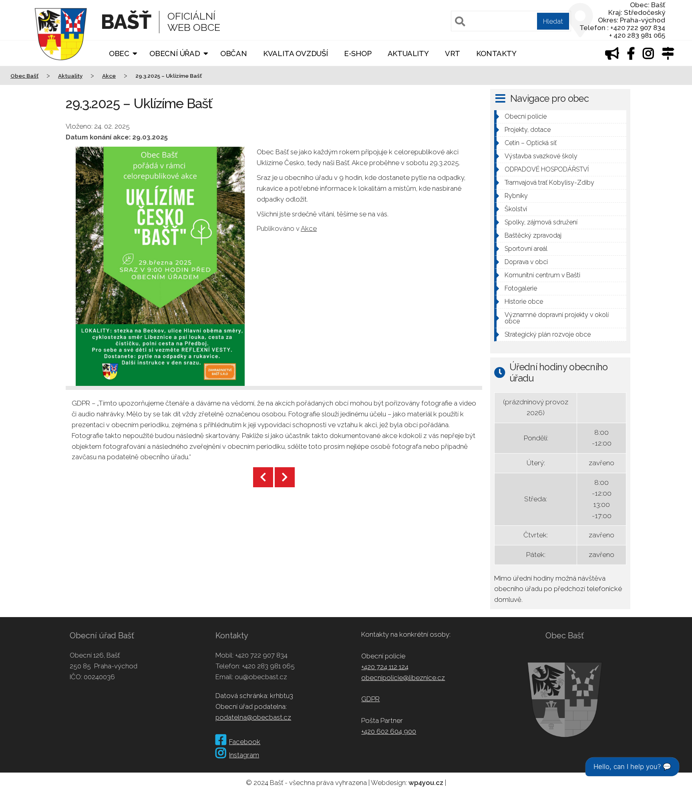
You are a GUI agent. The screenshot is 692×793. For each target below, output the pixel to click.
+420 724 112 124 (384, 667)
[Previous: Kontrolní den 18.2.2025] (263, 477)
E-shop (358, 53)
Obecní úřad (174, 53)
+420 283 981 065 (268, 666)
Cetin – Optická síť (531, 143)
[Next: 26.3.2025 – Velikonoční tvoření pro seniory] (285, 477)
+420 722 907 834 (261, 655)
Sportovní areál (526, 248)
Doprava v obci (526, 262)
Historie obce (524, 301)
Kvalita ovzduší (295, 53)
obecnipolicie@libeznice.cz (403, 678)
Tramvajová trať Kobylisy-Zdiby (549, 182)
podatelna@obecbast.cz (253, 717)
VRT (452, 53)
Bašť (126, 22)
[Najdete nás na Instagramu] (648, 55)
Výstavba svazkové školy (541, 156)
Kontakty (496, 53)
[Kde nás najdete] (668, 55)
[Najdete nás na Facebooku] (631, 55)
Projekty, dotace (528, 129)
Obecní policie (526, 116)
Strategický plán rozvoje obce (548, 334)
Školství (516, 209)
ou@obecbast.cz (261, 677)
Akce (309, 228)
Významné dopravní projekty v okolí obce (557, 318)
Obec (119, 53)
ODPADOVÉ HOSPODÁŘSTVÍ (547, 169)
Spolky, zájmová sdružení (541, 222)
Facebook (244, 742)
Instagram (244, 755)
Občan (233, 53)
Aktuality (408, 53)
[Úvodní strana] (61, 66)
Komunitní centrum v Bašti (542, 275)
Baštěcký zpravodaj (533, 235)
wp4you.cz (425, 783)
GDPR (370, 699)
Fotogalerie (521, 288)
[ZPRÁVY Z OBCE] (612, 55)
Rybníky (516, 196)
